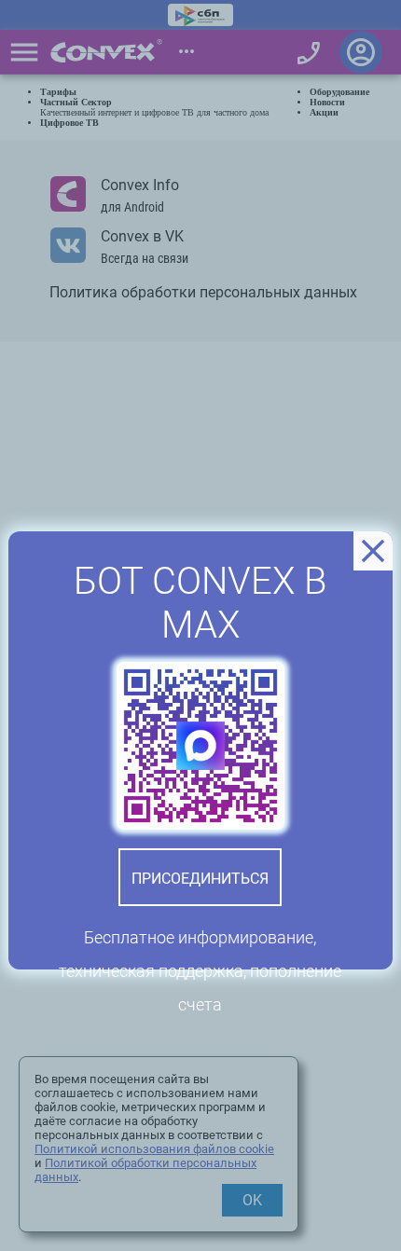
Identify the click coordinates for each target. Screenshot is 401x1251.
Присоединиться (200, 878)
